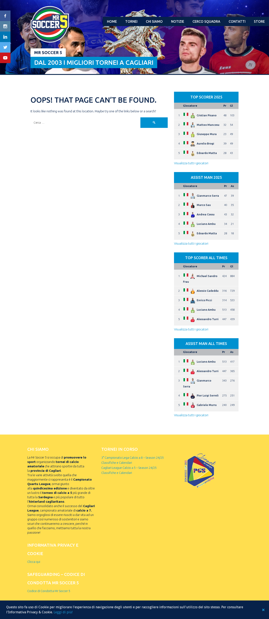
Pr (224, 105)
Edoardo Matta (207, 152)
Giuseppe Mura (207, 134)
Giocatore (190, 105)
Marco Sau (204, 204)
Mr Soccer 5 (48, 52)
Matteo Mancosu (208, 124)
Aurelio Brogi (205, 143)
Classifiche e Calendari (116, 462)
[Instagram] (5, 26)
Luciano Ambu (206, 223)
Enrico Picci (204, 300)
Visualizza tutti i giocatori (191, 163)
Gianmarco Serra (208, 195)
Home (112, 21)
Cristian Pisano (206, 115)
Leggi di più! (63, 612)
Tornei (131, 21)
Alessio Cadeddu (208, 290)
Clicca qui (33, 561)
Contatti (237, 21)
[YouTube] (5, 58)
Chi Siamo (154, 21)
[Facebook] (5, 16)
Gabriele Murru (207, 404)
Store (259, 21)
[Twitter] (5, 47)
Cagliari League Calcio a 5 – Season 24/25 (129, 467)
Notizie (177, 21)
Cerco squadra (206, 21)
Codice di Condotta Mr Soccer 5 (48, 591)
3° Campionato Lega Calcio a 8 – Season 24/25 (132, 457)
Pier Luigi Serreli (208, 395)
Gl (231, 105)
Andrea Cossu (206, 214)
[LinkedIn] (5, 37)
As (232, 185)
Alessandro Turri (208, 319)
